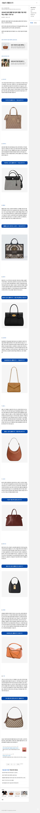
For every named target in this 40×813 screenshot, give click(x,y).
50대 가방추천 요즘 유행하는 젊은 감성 (9, 39)
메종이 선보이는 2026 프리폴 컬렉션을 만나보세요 (11, 750)
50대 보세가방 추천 (5, 56)
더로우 (4, 479)
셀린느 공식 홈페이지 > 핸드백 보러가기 (14, 431)
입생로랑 (4, 338)
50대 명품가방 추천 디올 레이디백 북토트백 (10, 783)
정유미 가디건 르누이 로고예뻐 (8, 780)
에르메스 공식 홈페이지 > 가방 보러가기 (14, 162)
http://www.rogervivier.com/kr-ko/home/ (10, 746)
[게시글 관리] (14, 764)
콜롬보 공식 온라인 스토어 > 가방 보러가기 (14, 226)
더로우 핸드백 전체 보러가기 (14, 499)
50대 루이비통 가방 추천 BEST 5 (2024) (9, 772)
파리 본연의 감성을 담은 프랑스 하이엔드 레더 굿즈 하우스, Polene (14, 757)
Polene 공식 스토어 (7, 755)
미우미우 (4, 79)
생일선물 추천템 (5, 770)
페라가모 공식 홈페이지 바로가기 (14, 566)
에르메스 (4, 143)
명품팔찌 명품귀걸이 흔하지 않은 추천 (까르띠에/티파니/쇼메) (13, 777)
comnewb (14, 810)
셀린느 (4, 406)
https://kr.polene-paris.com (7, 754)
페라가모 (4, 544)
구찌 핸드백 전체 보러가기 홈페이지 (14, 698)
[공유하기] (11, 764)
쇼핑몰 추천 (33, 9)
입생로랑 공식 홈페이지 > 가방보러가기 (14, 360)
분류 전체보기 (33, 7)
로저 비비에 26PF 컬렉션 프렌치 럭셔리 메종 (11, 748)
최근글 (31, 22)
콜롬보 (4, 205)
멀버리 (4, 277)
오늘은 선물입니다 (7, 3)
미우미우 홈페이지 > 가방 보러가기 (14, 100)
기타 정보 (32, 16)
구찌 (4, 676)
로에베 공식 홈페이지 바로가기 (14, 633)
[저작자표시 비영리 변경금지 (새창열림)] (21, 763)
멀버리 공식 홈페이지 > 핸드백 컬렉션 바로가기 (14, 297)
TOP (38, 809)
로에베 (4, 610)
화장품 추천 (33, 14)
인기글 (35, 22)
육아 (31, 11)
